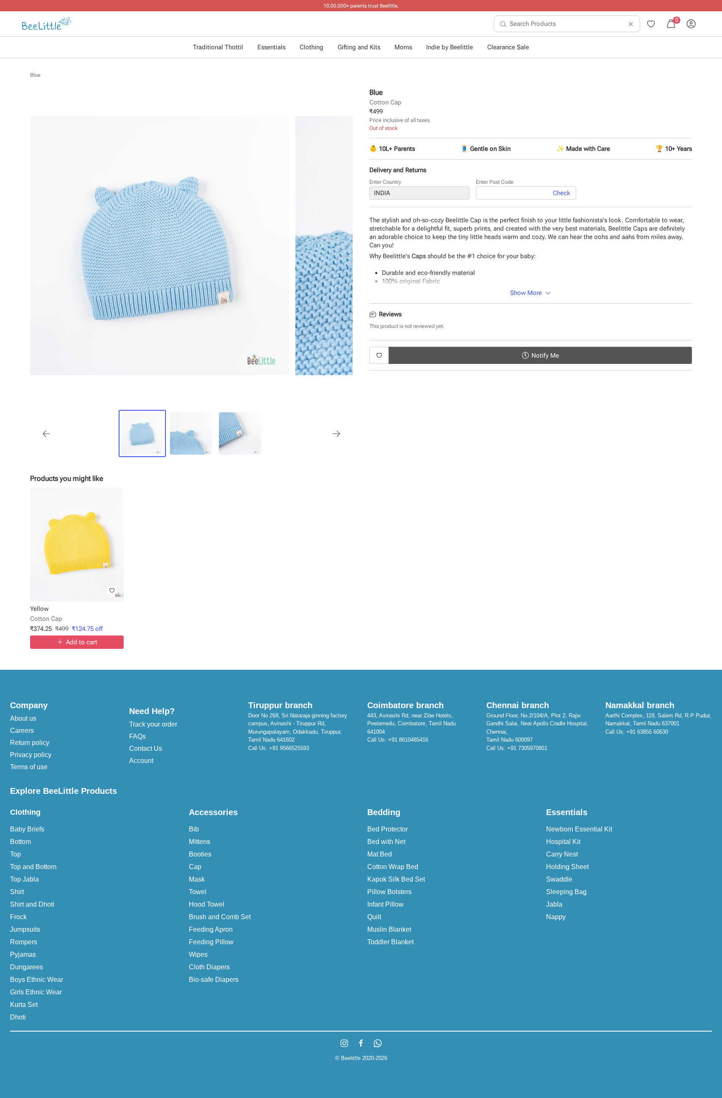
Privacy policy (30, 754)
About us (23, 718)
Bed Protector (387, 829)
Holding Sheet (567, 866)
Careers (22, 730)
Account (141, 760)
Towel (197, 891)
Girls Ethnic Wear (36, 992)
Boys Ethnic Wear (36, 979)
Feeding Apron (211, 929)
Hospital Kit (563, 841)
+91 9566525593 (289, 748)
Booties (200, 854)
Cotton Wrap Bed (392, 866)
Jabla (554, 904)
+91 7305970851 (527, 748)
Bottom (20, 841)
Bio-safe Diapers (214, 979)
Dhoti (18, 1017)
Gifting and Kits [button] (359, 47)
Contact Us (145, 748)
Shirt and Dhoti (32, 904)
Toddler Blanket (390, 942)
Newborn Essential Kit (579, 829)
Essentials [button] (271, 47)
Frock (18, 916)
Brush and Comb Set (220, 916)
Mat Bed (379, 854)
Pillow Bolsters (389, 891)
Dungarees (26, 967)
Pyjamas (23, 954)
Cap (195, 866)
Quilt (374, 916)
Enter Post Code (495, 182)
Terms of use (29, 766)
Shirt (17, 891)
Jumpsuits (25, 929)
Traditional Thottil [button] (218, 47)
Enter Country (385, 182)
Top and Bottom (33, 866)
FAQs (137, 736)
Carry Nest (562, 854)
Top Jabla (24, 879)
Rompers (23, 942)
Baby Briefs (27, 829)
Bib (194, 829)
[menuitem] (46, 23)
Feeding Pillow (211, 942)
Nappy (556, 916)
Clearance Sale (508, 47)
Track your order (153, 724)
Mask (197, 879)
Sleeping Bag (566, 891)
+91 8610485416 (408, 740)
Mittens (199, 841)
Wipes (198, 954)
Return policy (29, 742)
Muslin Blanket (389, 929)
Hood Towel (206, 904)
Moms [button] (403, 47)
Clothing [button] (311, 47)
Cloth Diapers (209, 967)
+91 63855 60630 (647, 732)
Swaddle (559, 879)
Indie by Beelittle (449, 47)
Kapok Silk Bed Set (396, 879)
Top (15, 854)
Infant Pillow (385, 904)
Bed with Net (386, 841)
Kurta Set (24, 1004)
